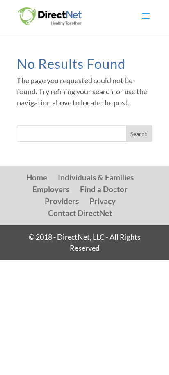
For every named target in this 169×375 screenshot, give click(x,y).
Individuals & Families (96, 177)
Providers (62, 201)
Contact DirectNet (80, 213)
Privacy (102, 201)
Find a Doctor (104, 189)
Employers (50, 189)
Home (36, 177)
